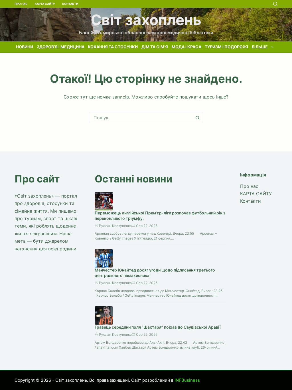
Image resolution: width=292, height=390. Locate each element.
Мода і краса (186, 46)
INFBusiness (187, 380)
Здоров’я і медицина (60, 46)
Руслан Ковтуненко (115, 226)
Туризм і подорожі (226, 46)
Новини (24, 46)
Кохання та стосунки (113, 46)
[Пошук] (275, 4)
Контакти (70, 3)
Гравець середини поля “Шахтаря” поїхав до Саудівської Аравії (158, 327)
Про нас (21, 3)
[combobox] (140, 117)
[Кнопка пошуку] (197, 117)
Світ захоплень (146, 20)
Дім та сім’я (154, 46)
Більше (260, 46)
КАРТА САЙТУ (45, 3)
